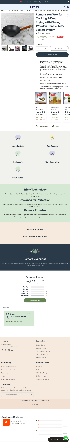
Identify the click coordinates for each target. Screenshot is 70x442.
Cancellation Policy (42, 379)
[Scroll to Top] (66, 432)
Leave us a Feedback (8, 379)
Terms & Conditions (43, 351)
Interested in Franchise (9, 370)
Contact (39, 367)
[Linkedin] (8, 350)
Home (3, 10)
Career (3, 376)
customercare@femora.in (10, 347)
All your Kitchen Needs (16, 10)
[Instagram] (5, 350)
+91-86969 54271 (7, 345)
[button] (68, 7)
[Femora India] (35, 7)
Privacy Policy (41, 348)
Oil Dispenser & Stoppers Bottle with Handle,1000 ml (40, 108)
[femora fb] (2, 350)
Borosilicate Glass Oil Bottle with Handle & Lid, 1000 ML (55, 108)
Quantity (39, 44)
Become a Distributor (8, 367)
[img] (10, 314)
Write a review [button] (35, 300)
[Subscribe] (32, 394)
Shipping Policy (41, 373)
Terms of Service (41, 354)
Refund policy (41, 357)
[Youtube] (12, 350)
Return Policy (40, 345)
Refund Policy (41, 376)
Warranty (4, 373)
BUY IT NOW (52, 55)
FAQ (37, 370)
